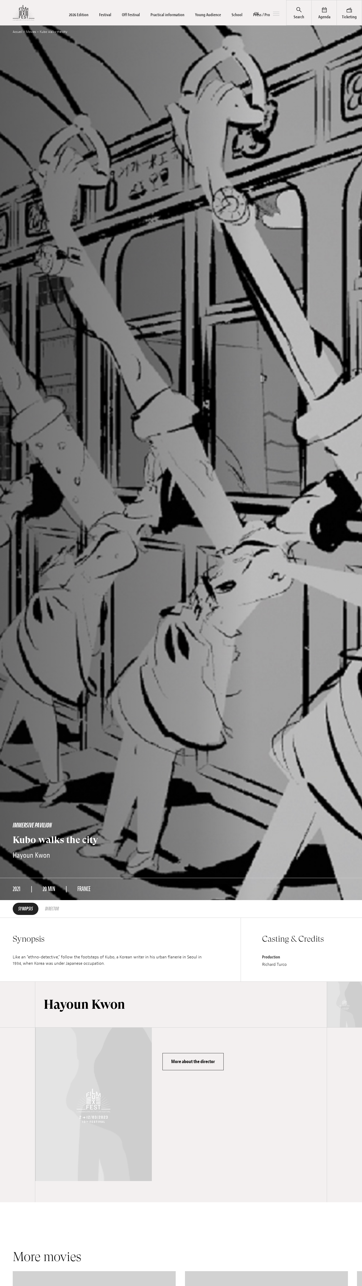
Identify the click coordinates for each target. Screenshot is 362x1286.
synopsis (25, 909)
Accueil (17, 32)
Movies (31, 32)
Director (52, 909)
